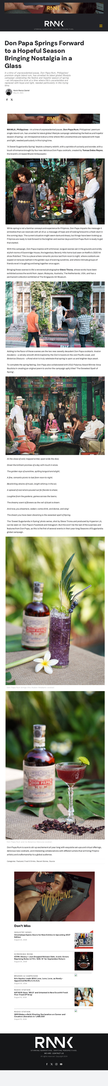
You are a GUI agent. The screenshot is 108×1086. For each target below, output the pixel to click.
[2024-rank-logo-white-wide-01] (54, 21)
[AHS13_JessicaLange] (84, 953)
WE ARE (47, 1053)
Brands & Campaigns (26, 976)
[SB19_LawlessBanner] (76, 1010)
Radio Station (22, 990)
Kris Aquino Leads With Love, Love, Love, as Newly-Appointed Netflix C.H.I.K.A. (38, 979)
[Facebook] (7, 100)
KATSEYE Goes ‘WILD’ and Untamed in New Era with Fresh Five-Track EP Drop (41, 993)
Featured (19, 861)
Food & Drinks (30, 861)
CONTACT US (58, 1053)
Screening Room (23, 954)
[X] (11, 100)
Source (52, 861)
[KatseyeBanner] (84, 989)
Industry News (23, 932)
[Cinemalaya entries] (84, 931)
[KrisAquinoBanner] (76, 975)
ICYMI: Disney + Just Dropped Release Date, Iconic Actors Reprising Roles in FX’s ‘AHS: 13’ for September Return (41, 957)
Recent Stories (42, 861)
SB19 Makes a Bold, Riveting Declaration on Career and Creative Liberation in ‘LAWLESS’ (39, 1015)
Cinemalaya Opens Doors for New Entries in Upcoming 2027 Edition (42, 936)
